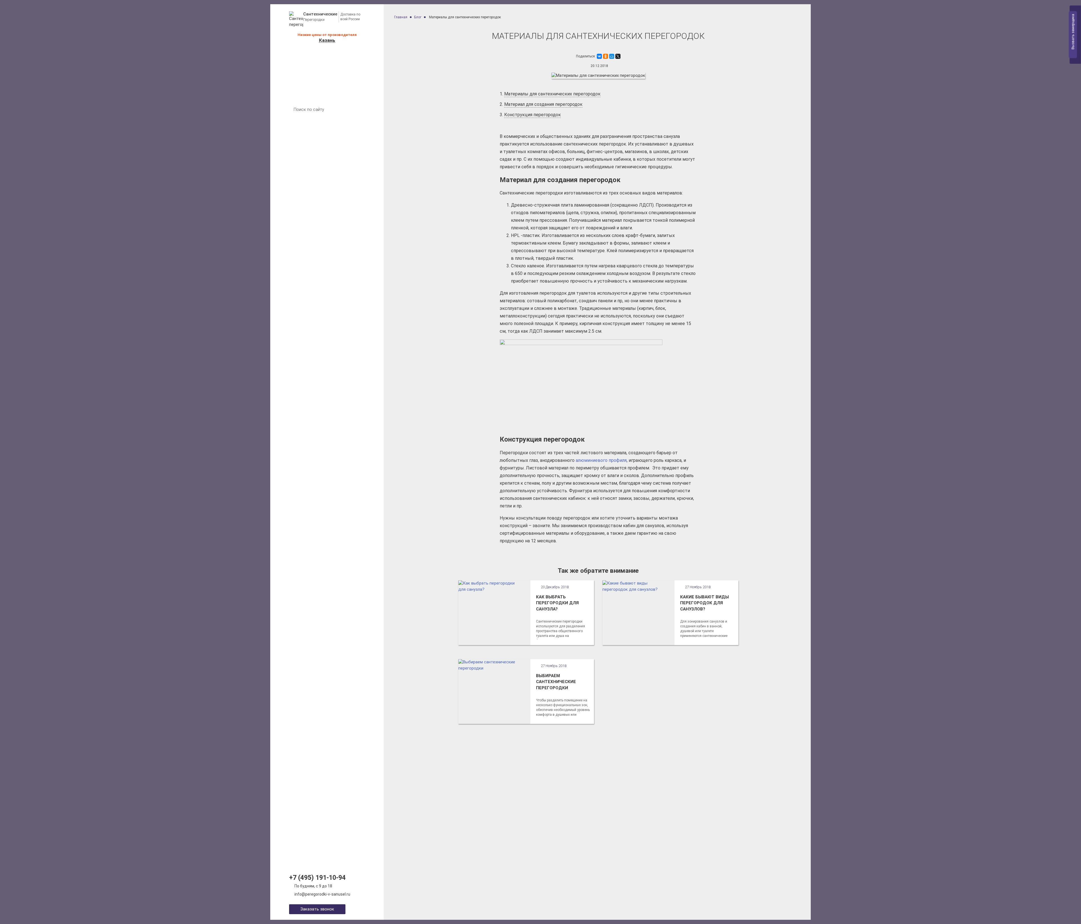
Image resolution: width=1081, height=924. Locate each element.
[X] (617, 56)
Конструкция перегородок (532, 114)
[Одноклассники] (605, 56)
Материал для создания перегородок (543, 104)
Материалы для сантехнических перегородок (552, 94)
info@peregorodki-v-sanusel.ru (322, 894)
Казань (327, 40)
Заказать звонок (317, 909)
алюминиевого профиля (601, 460)
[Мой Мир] (611, 56)
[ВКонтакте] (599, 56)
